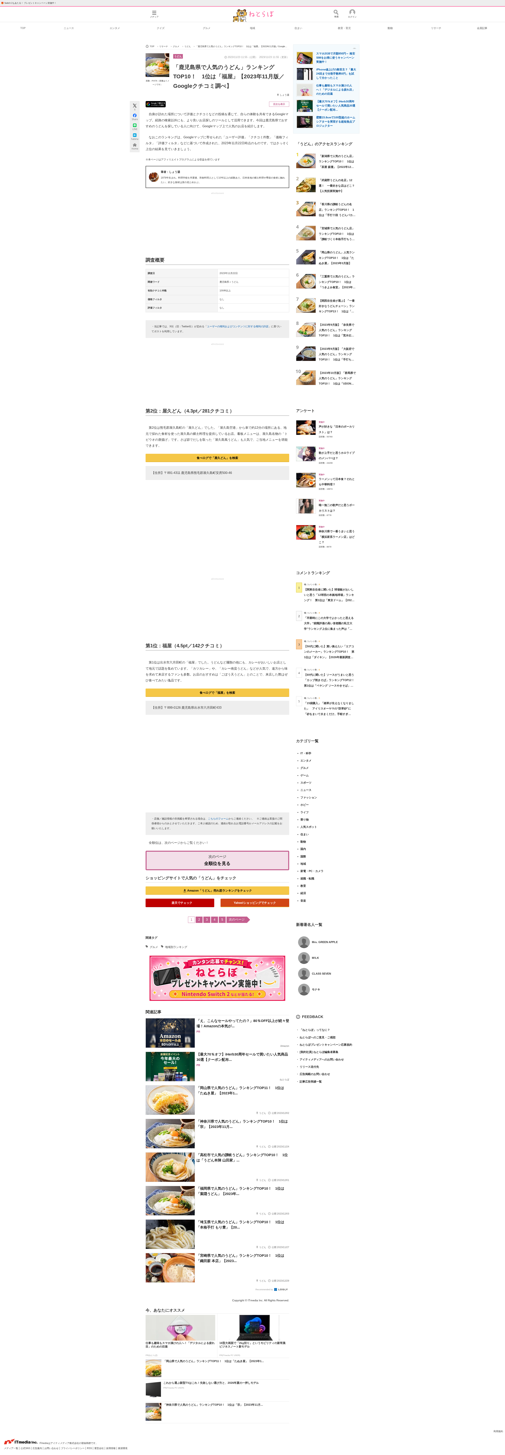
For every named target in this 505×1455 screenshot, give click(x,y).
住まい (298, 28)
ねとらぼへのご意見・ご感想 (316, 1037)
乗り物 (304, 819)
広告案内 (38, 1448)
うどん (178, 56)
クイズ (161, 28)
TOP (23, 28)
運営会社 (99, 1448)
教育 (303, 885)
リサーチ (436, 28)
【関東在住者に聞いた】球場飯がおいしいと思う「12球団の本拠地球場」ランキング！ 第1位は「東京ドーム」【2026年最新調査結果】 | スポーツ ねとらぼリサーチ (329, 600)
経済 (303, 893)
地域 (252, 28)
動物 (390, 28)
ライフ (304, 812)
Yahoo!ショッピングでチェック (255, 902)
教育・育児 (344, 28)
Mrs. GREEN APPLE (325, 942)
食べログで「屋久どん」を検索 (217, 457)
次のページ (237, 919)
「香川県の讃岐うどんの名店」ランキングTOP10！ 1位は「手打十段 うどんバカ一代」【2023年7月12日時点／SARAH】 (337, 215)
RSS (90, 1448)
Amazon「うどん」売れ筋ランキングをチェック (219, 890)
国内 (303, 849)
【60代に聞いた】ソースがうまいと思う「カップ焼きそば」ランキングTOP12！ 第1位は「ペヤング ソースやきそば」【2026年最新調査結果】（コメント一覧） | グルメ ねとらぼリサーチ (330, 685)
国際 (303, 856)
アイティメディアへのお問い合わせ (320, 1059)
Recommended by (264, 1289)
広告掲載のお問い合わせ (313, 1074)
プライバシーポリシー (73, 1448)
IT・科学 (305, 753)
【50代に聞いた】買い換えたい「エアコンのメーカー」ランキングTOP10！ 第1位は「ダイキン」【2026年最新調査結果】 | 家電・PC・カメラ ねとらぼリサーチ (329, 657)
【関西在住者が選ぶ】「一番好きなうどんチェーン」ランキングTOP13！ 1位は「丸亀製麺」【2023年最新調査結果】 (337, 311)
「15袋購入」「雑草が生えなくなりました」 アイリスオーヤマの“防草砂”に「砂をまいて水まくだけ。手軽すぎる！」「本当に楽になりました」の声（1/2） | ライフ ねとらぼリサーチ (329, 714)
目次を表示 (279, 104)
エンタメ (115, 28)
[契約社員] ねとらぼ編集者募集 (317, 1052)
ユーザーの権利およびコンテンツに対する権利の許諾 (237, 326)
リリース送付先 (307, 1066)
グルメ (206, 28)
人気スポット (308, 826)
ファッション (308, 797)
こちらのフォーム (218, 818)
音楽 (303, 900)
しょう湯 (284, 95)
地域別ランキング (176, 947)
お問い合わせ (51, 1448)
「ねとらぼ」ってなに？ (313, 1029)
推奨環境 (122, 1448)
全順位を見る (217, 863)
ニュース (69, 28)
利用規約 (498, 1431)
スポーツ (305, 782)
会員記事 (482, 28)
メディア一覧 (11, 1448)
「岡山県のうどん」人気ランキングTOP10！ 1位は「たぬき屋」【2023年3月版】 (337, 258)
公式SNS (26, 1448)
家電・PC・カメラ (312, 871)
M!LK (315, 957)
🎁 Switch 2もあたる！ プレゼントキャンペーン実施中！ (28, 3)
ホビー (304, 804)
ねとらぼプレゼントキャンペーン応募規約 (324, 1044)
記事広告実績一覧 (309, 1081)
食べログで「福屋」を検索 (217, 692)
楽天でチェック (182, 902)
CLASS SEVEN (321, 973)
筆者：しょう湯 (170, 171)
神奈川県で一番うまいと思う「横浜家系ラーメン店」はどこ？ (337, 537)
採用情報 (111, 1448)
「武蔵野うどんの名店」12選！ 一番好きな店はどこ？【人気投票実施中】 (337, 186)
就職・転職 (307, 878)
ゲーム (304, 775)
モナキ (316, 989)
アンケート (305, 411)
